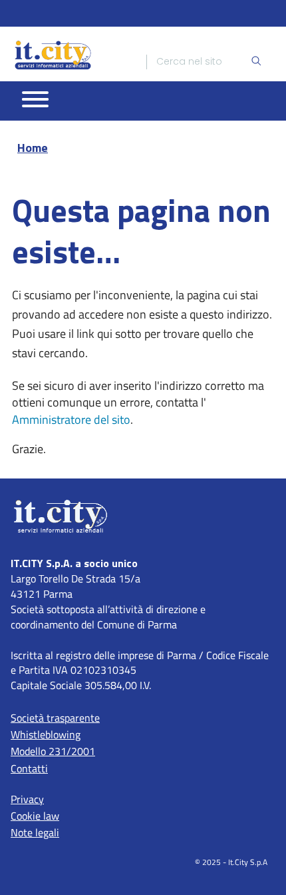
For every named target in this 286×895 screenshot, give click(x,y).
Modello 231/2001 (53, 751)
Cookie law (35, 816)
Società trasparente (55, 718)
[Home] (53, 54)
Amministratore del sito (71, 420)
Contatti (29, 768)
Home (32, 148)
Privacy (27, 799)
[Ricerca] (256, 62)
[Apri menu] (35, 99)
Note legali (35, 832)
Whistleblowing (45, 734)
